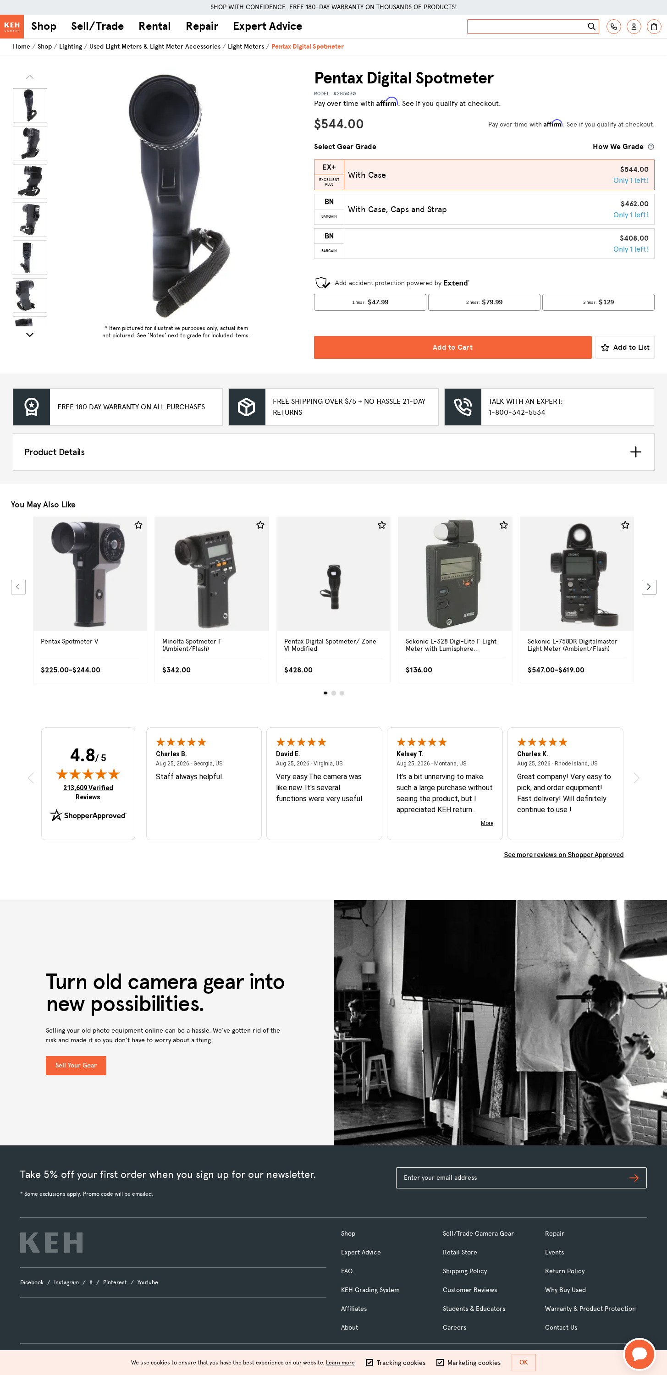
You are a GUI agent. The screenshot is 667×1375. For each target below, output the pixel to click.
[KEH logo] (51, 1242)
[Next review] (637, 778)
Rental (154, 26)
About (349, 1327)
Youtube (148, 1282)
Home (21, 46)
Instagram (66, 1282)
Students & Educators (474, 1309)
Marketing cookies (474, 1363)
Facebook (32, 1282)
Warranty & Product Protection (590, 1309)
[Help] (613, 26)
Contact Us (561, 1327)
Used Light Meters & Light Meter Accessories (154, 46)
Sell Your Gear (76, 1065)
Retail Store (460, 1252)
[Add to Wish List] (138, 525)
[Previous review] (31, 778)
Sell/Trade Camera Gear (478, 1234)
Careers (454, 1327)
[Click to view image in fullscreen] (176, 194)
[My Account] (634, 26)
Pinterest (115, 1282)
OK (523, 1362)
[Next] (30, 334)
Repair (202, 26)
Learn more (340, 1362)
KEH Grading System (370, 1290)
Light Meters (246, 46)
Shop (43, 26)
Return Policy (564, 1271)
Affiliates (354, 1309)
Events (554, 1252)
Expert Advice (267, 26)
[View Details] (90, 584)
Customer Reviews (470, 1290)
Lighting (70, 46)
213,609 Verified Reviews (90, 792)
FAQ (347, 1271)
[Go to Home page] (12, 26)
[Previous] (18, 587)
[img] (88, 774)
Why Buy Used (565, 1290)
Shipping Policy (465, 1271)
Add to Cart (453, 347)
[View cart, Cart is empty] (654, 26)
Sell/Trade (97, 26)
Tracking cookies (401, 1363)
